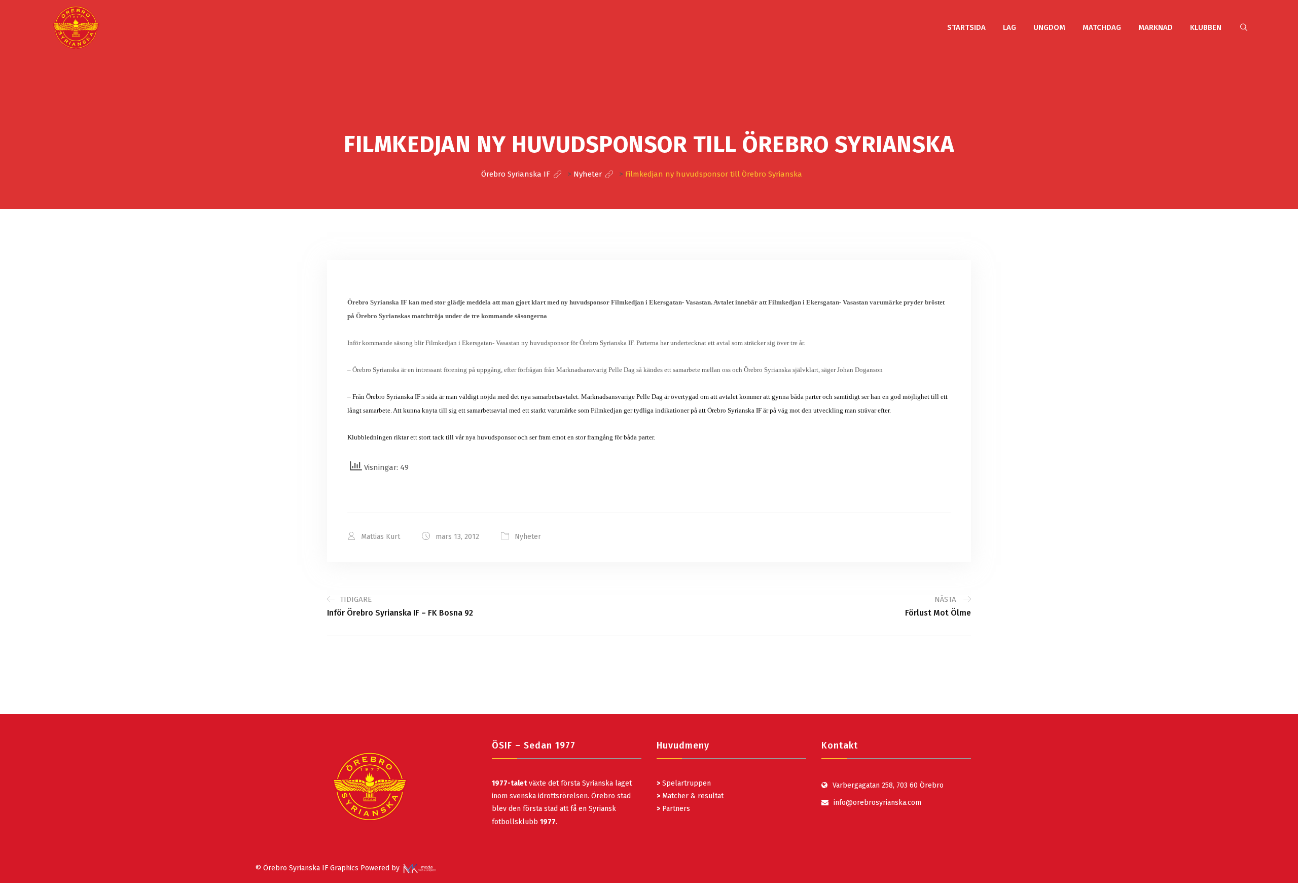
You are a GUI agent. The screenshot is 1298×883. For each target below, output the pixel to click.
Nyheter (528, 536)
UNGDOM (1049, 27)
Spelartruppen (685, 783)
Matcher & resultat (690, 796)
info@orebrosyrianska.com (877, 802)
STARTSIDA (966, 27)
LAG (1009, 27)
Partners (673, 808)
